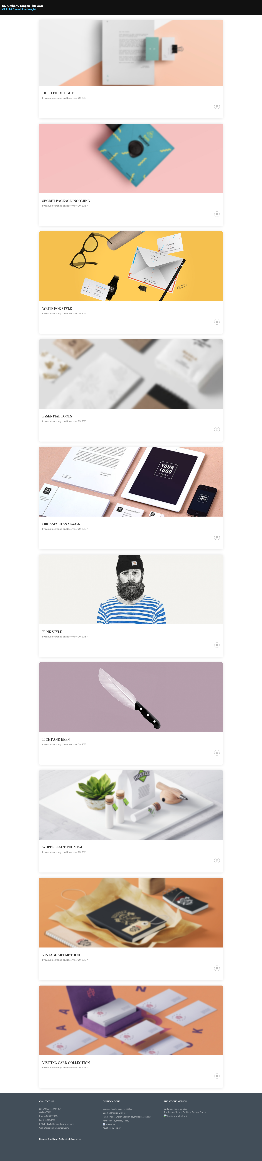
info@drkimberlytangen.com (60, 1124)
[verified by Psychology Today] (131, 1128)
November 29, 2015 (76, 98)
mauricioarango (53, 98)
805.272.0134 (52, 1116)
